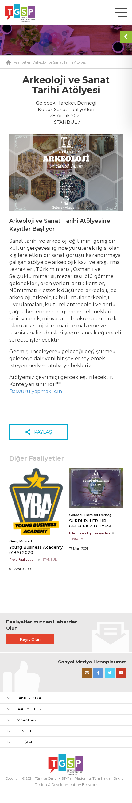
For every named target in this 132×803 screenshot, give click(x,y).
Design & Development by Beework (66, 784)
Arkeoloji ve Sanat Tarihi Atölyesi (60, 62)
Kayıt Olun (30, 639)
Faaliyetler (22, 62)
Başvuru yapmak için (35, 391)
